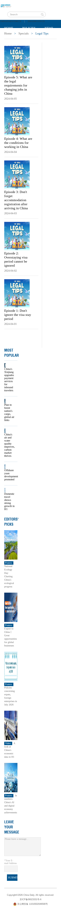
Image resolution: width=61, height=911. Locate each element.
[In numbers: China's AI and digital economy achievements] (10, 777)
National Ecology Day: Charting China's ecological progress (9, 576)
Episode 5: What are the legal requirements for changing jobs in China (18, 85)
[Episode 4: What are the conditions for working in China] (17, 121)
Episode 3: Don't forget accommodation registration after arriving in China (16, 200)
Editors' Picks (11, 522)
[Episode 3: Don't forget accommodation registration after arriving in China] (17, 175)
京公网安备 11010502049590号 (32, 904)
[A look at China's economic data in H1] (10, 725)
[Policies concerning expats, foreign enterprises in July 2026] (10, 666)
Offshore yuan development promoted (9, 475)
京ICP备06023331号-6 (30, 899)
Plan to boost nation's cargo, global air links (9, 412)
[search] (42, 14)
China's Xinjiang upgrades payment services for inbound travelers (9, 380)
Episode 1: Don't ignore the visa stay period (17, 315)
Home (8, 28)
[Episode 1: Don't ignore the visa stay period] (17, 293)
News (49, 28)
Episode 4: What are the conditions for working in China (18, 143)
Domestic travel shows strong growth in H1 (9, 501)
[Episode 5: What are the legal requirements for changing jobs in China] (17, 60)
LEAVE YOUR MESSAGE (11, 827)
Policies (29, 28)
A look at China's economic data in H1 (9, 750)
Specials (11, 36)
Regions (10, 45)
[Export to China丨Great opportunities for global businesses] (10, 607)
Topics (32, 36)
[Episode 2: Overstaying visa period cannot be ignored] (17, 236)
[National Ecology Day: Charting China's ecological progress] (10, 544)
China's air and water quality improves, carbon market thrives (9, 445)
